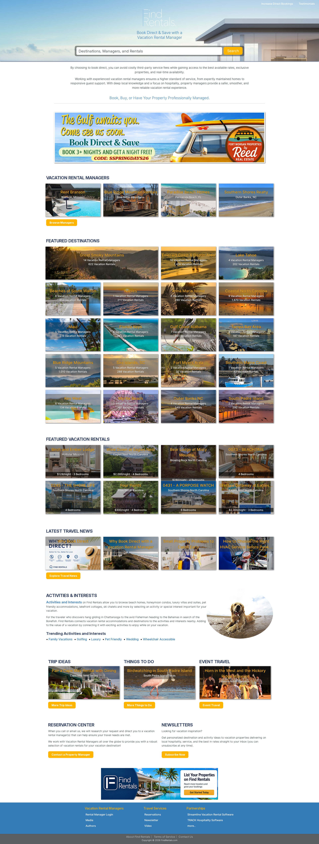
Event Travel (211, 705)
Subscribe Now (175, 754)
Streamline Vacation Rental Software (210, 814)
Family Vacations (60, 639)
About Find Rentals (138, 836)
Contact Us (186, 836)
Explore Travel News (63, 575)
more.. (191, 825)
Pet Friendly (113, 639)
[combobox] (149, 51)
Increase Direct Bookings (277, 3)
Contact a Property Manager (71, 754)
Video (148, 825)
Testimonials (307, 3)
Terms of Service (164, 836)
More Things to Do (139, 705)
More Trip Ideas (62, 705)
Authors (91, 825)
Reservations (152, 814)
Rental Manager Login (99, 814)
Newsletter (151, 820)
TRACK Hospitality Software (205, 820)
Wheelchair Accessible (159, 639)
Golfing (82, 639)
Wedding (132, 639)
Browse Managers (62, 222)
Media (89, 820)
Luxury (96, 639)
